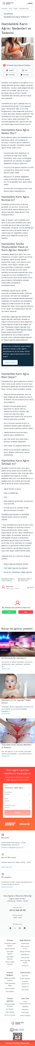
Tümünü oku (5, 669)
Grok (26, 70)
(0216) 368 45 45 (6, 867)
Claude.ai (26, 74)
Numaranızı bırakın (7, 887)
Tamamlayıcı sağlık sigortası (11, 317)
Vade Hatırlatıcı (9, 1012)
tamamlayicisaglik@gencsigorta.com (12, 847)
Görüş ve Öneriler (9, 1015)
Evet (9, 612)
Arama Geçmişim (25, 1015)
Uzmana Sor (25, 965)
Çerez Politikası (10, 988)
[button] (17, 15)
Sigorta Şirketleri (25, 951)
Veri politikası (10, 991)
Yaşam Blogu (25, 943)
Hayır (25, 612)
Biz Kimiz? (25, 975)
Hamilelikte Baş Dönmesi (10, 514)
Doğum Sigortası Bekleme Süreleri (16, 564)
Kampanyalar (25, 957)
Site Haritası (25, 989)
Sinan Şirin (9, 586)
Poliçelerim (25, 1009)
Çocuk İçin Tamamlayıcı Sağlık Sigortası (18, 572)
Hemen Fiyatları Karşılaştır (17, 1043)
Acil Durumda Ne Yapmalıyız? (13, 658)
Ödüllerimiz (25, 986)
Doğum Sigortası (10, 948)
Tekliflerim (25, 1006)
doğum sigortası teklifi (12, 340)
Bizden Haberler (25, 978)
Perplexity (11, 74)
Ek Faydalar (9, 1009)
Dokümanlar (25, 1012)
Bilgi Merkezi (25, 954)
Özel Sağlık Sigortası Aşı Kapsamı (16, 568)
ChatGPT (11, 70)
